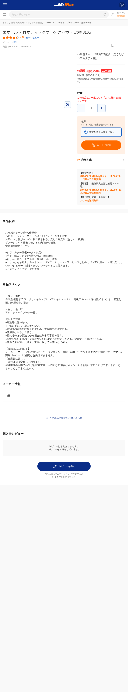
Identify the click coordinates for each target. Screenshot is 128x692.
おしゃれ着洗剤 (35, 22)
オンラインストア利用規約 (17, 671)
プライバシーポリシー (14, 668)
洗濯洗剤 (21, 22)
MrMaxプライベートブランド (18, 622)
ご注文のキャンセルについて (59, 619)
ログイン (121, 13)
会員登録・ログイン (13, 615)
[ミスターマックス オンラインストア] (64, 4)
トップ (6, 22)
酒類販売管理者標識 (13, 680)
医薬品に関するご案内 (14, 683)
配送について (51, 615)
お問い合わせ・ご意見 (55, 630)
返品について (51, 622)
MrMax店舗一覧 (92, 615)
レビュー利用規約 (12, 674)
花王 (16, 42)
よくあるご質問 (52, 626)
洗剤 (13, 22)
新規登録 (121, 15)
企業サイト (8, 643)
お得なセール (10, 619)
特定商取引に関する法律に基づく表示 (22, 677)
